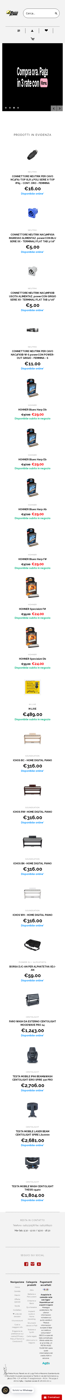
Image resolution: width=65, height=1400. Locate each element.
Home (17, 1287)
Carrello (17, 1291)
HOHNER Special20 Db (32, 658)
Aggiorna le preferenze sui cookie (17, 1333)
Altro (32, 1290)
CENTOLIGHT (32, 1017)
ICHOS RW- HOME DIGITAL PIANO (32, 811)
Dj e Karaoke (31, 1307)
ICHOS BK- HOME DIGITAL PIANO (32, 863)
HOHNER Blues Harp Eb (32, 459)
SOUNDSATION (32, 756)
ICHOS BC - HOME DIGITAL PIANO (32, 760)
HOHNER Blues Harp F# (32, 559)
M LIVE (32, 708)
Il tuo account (17, 1321)
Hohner (32, 405)
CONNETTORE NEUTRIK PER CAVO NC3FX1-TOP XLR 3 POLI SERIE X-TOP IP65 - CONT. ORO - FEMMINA (33, 180)
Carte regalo (32, 1336)
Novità (17, 1306)
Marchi (17, 1295)
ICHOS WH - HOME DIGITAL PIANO (32, 915)
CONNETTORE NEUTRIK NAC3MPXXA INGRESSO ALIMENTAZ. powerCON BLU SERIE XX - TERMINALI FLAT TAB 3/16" (32, 238)
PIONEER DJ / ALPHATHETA (32, 962)
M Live (32, 704)
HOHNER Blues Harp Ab (32, 509)
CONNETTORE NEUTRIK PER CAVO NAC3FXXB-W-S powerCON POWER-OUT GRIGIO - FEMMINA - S (32, 354)
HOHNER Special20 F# (32, 609)
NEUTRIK (32, 172)
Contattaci (17, 1310)
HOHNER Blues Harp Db (32, 409)
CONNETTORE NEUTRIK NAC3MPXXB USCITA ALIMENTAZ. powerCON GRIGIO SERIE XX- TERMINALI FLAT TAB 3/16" (32, 296)
